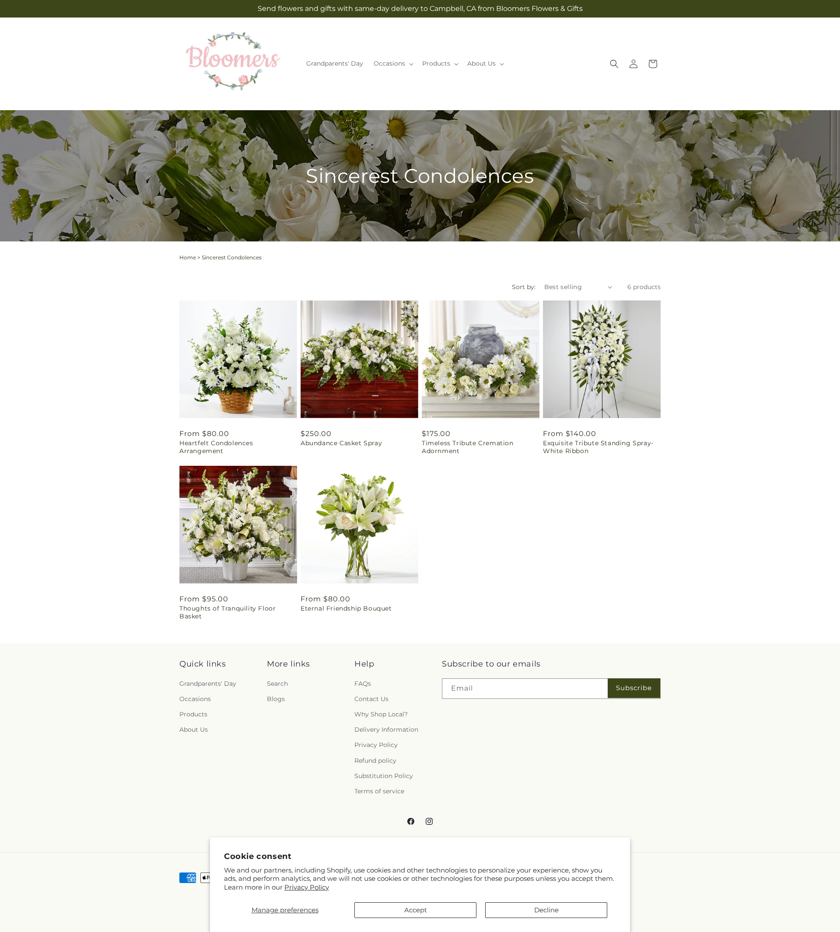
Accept (415, 910)
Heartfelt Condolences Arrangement (216, 447)
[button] (392, 63)
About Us (193, 729)
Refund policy (375, 760)
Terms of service (379, 791)
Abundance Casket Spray (341, 443)
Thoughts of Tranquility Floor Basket (227, 612)
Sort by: (524, 287)
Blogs (276, 699)
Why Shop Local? (381, 714)
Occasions (195, 699)
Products (193, 714)
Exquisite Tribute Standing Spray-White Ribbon (598, 447)
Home (187, 257)
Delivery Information (386, 729)
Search (277, 684)
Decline (546, 910)
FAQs (362, 684)
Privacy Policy (306, 887)
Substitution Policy (383, 776)
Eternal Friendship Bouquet (346, 608)
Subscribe (634, 688)
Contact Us (371, 699)
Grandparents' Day (207, 684)
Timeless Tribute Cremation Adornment (468, 447)
